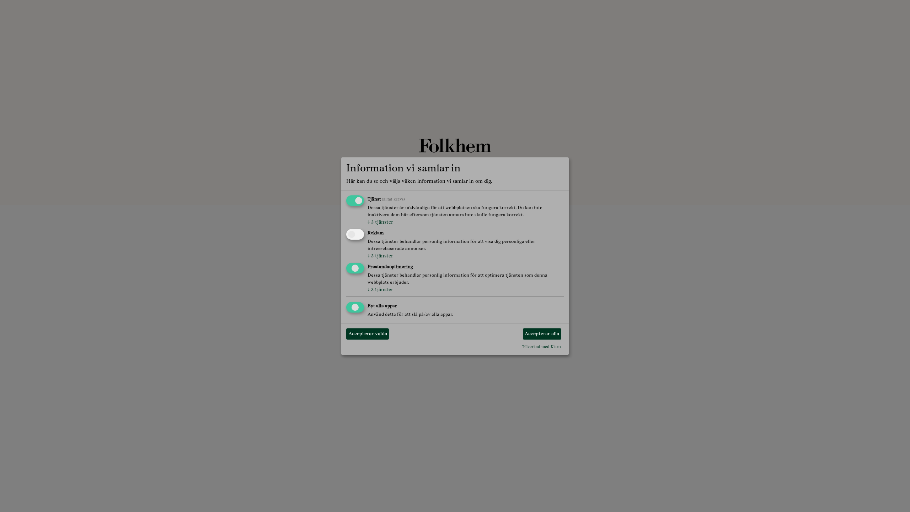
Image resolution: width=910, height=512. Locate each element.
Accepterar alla (542, 334)
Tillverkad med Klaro (541, 346)
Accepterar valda (367, 334)
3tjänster (380, 222)
